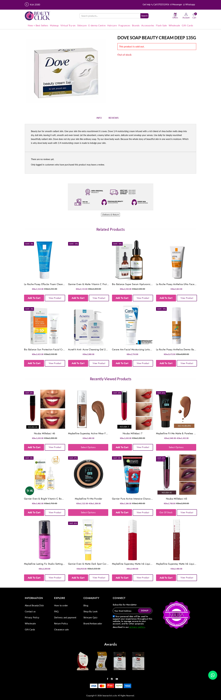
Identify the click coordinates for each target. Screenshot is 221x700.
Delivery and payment (65, 617)
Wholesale (174, 25)
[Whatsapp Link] (212, 675)
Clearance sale (61, 629)
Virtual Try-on (67, 25)
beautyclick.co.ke (110, 695)
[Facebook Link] (108, 678)
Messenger (177, 4)
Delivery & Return (110, 214)
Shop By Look (90, 611)
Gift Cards (187, 25)
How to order (61, 605)
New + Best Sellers (38, 25)
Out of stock (166, 512)
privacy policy (137, 627)
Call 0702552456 (161, 4)
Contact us (30, 611)
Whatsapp (190, 4)
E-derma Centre (97, 25)
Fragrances (124, 25)
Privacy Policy (32, 617)
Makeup (54, 25)
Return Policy (61, 623)
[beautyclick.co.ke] (37, 15)
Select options (88, 447)
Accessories (147, 25)
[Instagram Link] (112, 678)
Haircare (112, 25)
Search (144, 15)
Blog (85, 605)
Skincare (82, 25)
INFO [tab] (99, 117)
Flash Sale (161, 25)
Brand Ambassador (92, 623)
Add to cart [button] (34, 298)
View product (55, 297)
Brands (136, 25)
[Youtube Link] (117, 678)
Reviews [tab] (114, 117)
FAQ (56, 611)
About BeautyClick (34, 605)
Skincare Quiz (90, 617)
